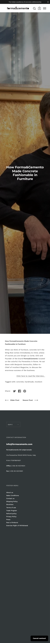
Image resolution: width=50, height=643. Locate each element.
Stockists (9, 504)
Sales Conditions (12, 495)
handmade (29, 382)
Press (8, 519)
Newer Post (28, 400)
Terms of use (11, 507)
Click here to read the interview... (31, 376)
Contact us (10, 498)
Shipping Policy (12, 501)
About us (9, 492)
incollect (38, 382)
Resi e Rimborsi (12, 522)
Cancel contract (39, 638)
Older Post (15, 400)
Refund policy (11, 513)
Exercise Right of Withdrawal (17, 525)
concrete (20, 382)
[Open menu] (44, 8)
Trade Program (11, 510)
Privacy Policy (11, 516)
